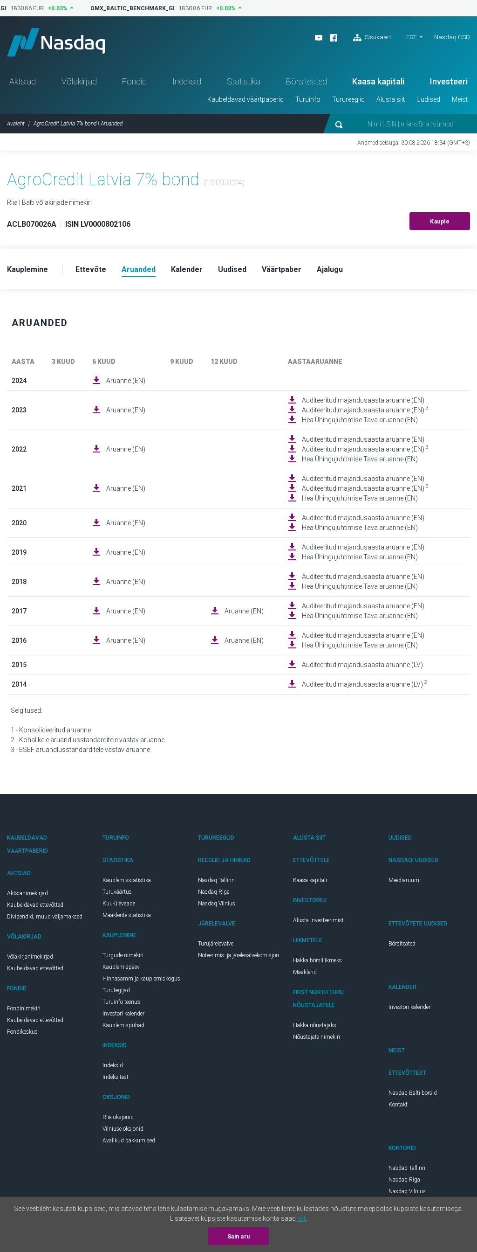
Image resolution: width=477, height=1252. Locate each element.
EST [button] (411, 37)
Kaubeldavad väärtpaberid (245, 99)
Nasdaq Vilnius (216, 903)
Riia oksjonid (118, 1117)
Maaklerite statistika (126, 915)
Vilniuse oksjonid (122, 1129)
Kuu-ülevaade (118, 903)
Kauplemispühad (123, 1025)
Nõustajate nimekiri (316, 1037)
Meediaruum (403, 880)
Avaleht (16, 123)
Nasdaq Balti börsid (412, 1093)
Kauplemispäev (121, 967)
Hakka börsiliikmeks (317, 960)
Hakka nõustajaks (314, 1025)
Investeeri (449, 81)
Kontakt (398, 1104)
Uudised (428, 99)
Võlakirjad (79, 81)
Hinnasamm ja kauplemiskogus (141, 978)
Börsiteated (306, 81)
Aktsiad (22, 81)
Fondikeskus (22, 1032)
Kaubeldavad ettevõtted (35, 905)
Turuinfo (307, 99)
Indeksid (186, 81)
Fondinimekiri (24, 1008)
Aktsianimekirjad (27, 893)
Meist (460, 99)
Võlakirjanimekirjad (30, 956)
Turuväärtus (117, 892)
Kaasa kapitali (378, 81)
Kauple (440, 221)
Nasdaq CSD (452, 37)
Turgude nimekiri (122, 955)
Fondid (134, 81)
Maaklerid (305, 972)
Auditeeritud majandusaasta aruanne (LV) (362, 664)
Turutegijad (116, 990)
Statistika (243, 81)
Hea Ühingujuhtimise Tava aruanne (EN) (360, 420)
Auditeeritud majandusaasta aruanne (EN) (363, 400)
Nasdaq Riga (214, 892)
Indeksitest (115, 1077)
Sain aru (238, 1236)
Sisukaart (377, 37)
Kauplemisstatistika (126, 880)
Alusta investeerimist (318, 920)
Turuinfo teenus (121, 1002)
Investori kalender (123, 1013)
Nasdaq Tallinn (216, 880)
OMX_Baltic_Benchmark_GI (128, 8)
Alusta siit (390, 99)
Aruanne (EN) (125, 380)
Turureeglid (348, 99)
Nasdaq (56, 42)
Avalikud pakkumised (128, 1140)
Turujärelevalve (215, 943)
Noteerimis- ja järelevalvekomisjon (238, 955)
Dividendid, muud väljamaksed (44, 916)
